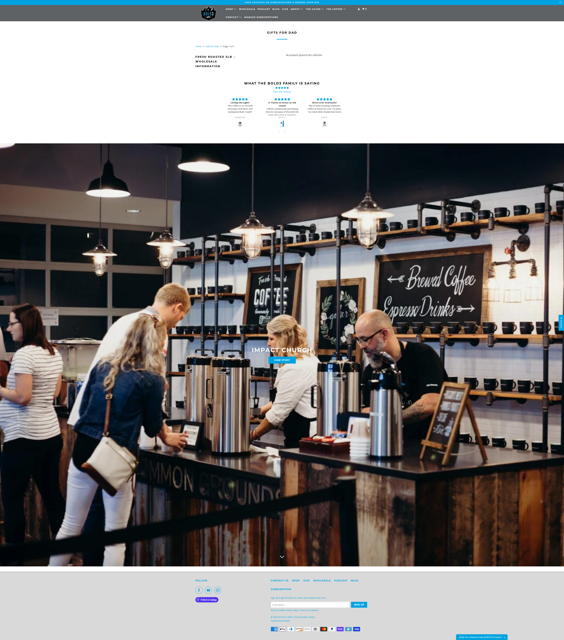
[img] (282, 88)
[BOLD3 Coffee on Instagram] (218, 590)
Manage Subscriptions (261, 17)
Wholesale (247, 9)
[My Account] (359, 9)
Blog (276, 9)
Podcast (263, 9)
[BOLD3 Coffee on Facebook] (199, 590)
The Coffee (335, 9)
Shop (230, 9)
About (296, 9)
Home (198, 46)
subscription (281, 589)
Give (285, 9)
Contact (232, 17)
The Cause (314, 9)
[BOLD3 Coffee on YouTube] (209, 590)
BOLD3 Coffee (285, 617)
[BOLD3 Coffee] (208, 13)
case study (282, 360)
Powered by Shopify (280, 620)
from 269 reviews (282, 91)
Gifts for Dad (212, 46)
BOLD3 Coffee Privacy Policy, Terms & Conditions (295, 610)
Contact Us (279, 580)
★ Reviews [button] (561, 322)
